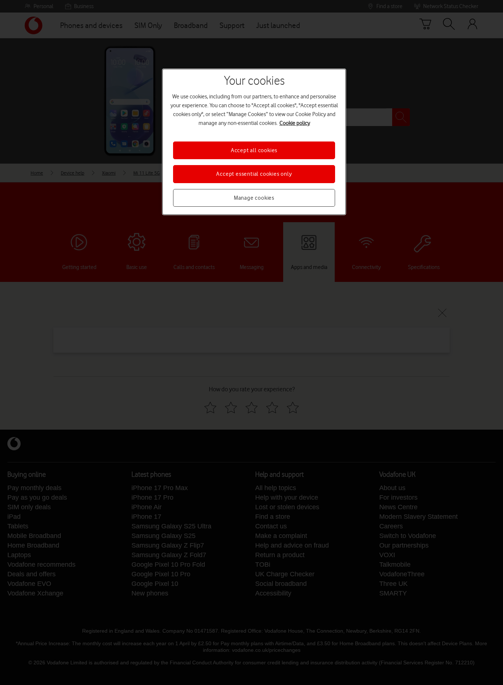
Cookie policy (294, 123)
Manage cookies (254, 198)
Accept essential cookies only (254, 174)
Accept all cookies (254, 150)
